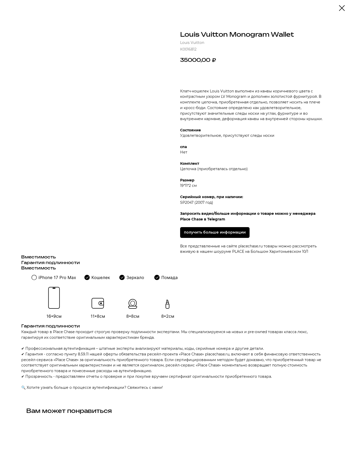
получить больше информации (215, 232)
